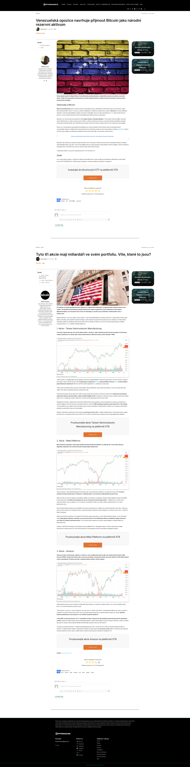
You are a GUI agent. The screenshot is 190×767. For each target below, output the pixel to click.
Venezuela (79, 201)
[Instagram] (132, 9)
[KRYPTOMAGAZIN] (62, 733)
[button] (145, 9)
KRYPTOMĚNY (72, 201)
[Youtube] (141, 9)
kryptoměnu (120, 129)
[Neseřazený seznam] (71, 220)
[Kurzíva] (63, 220)
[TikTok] (137, 9)
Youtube (80, 755)
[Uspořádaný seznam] (69, 220)
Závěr (42, 47)
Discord (80, 741)
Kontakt (57, 745)
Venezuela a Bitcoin (45, 45)
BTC (67, 201)
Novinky (38, 13)
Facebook (81, 743)
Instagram (81, 746)
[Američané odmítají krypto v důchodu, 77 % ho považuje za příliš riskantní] (143, 48)
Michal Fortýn (44, 29)
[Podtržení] (65, 220)
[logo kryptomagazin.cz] (50, 4)
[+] (81, 219)
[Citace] (73, 220)
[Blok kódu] (75, 220)
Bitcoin (112, 113)
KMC (93, 150)
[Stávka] (67, 220)
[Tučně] (61, 220)
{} (79, 219)
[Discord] (128, 9)
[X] (139, 9)
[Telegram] (134, 9)
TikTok (80, 750)
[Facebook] (130, 9)
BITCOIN (63, 201)
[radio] (86, 191)
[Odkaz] (78, 220)
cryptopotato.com (65, 199)
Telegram (80, 748)
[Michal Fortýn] (38, 29)
